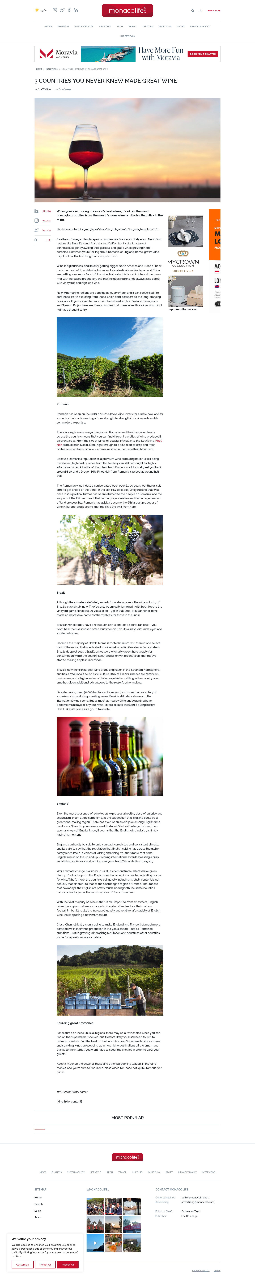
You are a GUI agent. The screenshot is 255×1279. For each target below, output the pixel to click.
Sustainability (84, 26)
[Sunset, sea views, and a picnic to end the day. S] (113, 1224)
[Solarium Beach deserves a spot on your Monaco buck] (95, 1243)
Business (63, 26)
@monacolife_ (98, 1189)
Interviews (127, 36)
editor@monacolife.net (195, 1197)
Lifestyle (105, 26)
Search (39, 1204)
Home (38, 1197)
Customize (22, 1264)
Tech (120, 26)
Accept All (68, 1264)
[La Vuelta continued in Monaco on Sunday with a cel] (95, 1206)
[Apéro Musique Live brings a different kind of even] (132, 1224)
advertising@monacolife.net (197, 1202)
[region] (45, 1252)
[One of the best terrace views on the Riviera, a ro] (113, 1243)
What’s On (165, 26)
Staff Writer (44, 89)
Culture (148, 26)
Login (38, 1210)
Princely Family (200, 26)
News (48, 26)
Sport (181, 26)
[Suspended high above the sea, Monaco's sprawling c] (132, 1243)
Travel (133, 26)
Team (38, 1217)
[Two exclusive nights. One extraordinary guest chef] (132, 1206)
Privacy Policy (200, 1270)
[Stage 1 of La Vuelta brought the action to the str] (113, 1206)
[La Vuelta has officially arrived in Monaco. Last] (95, 1224)
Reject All (45, 1264)
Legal (217, 1270)
